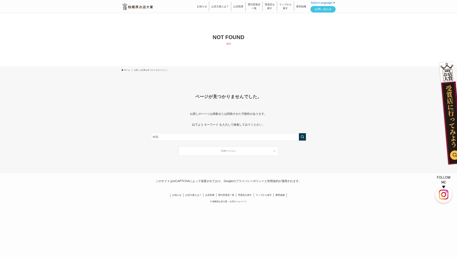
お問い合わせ (323, 9)
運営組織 (280, 195)
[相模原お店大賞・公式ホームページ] (137, 6)
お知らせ (177, 195)
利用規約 (273, 181)
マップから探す (264, 195)
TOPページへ (228, 151)
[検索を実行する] (302, 137)
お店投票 (209, 195)
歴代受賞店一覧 (226, 195)
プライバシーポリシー (250, 181)
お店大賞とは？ (193, 195)
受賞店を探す (245, 195)
